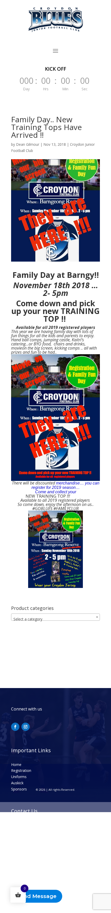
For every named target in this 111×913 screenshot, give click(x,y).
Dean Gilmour (27, 144)
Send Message (37, 896)
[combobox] (55, 617)
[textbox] (55, 619)
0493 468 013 (29, 825)
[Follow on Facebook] (15, 727)
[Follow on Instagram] (25, 727)
